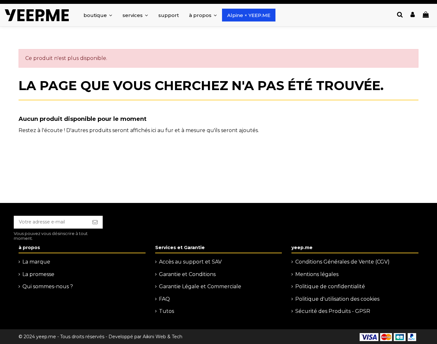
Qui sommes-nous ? (47, 286)
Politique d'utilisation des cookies (337, 299)
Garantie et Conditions (187, 274)
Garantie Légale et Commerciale (200, 286)
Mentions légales (316, 274)
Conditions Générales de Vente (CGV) (342, 262)
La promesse (38, 274)
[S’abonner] (95, 222)
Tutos (166, 311)
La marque (36, 262)
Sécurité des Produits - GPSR (332, 311)
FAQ (164, 299)
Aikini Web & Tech (162, 337)
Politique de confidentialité (330, 286)
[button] (135, 15)
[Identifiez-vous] (413, 15)
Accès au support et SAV (190, 262)
